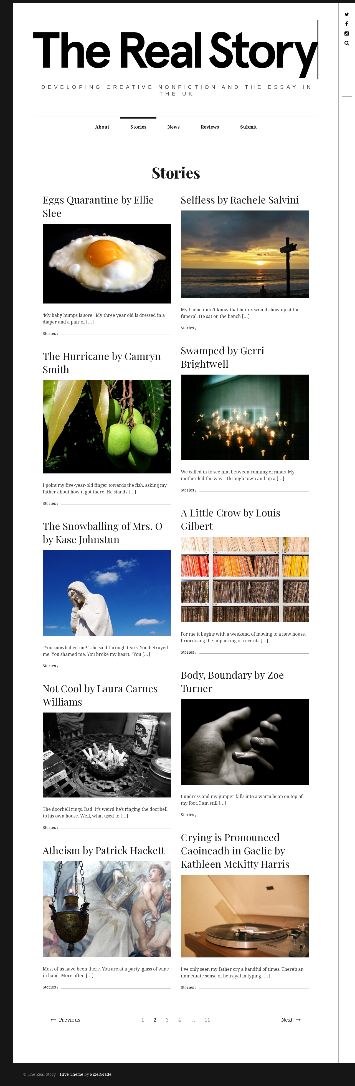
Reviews (210, 127)
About (102, 127)
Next (287, 1020)
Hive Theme (71, 1074)
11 (207, 1020)
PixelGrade (100, 1074)
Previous (69, 1020)
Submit (248, 127)
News (174, 127)
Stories (138, 127)
